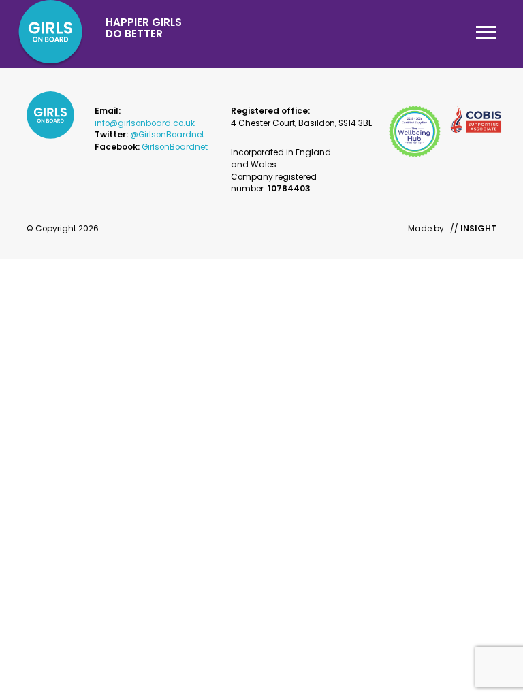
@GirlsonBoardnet (167, 134)
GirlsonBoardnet (175, 147)
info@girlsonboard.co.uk (145, 123)
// (473, 228)
